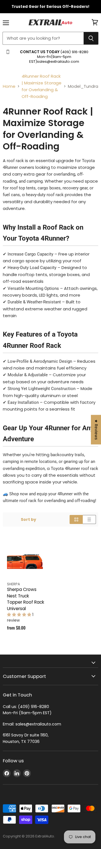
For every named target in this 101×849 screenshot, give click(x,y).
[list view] (89, 519)
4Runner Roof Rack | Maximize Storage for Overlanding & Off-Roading (41, 86)
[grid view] (76, 519)
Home (9, 86)
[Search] (91, 38)
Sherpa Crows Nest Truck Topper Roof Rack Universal (25, 598)
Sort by (28, 519)
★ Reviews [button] (96, 429)
